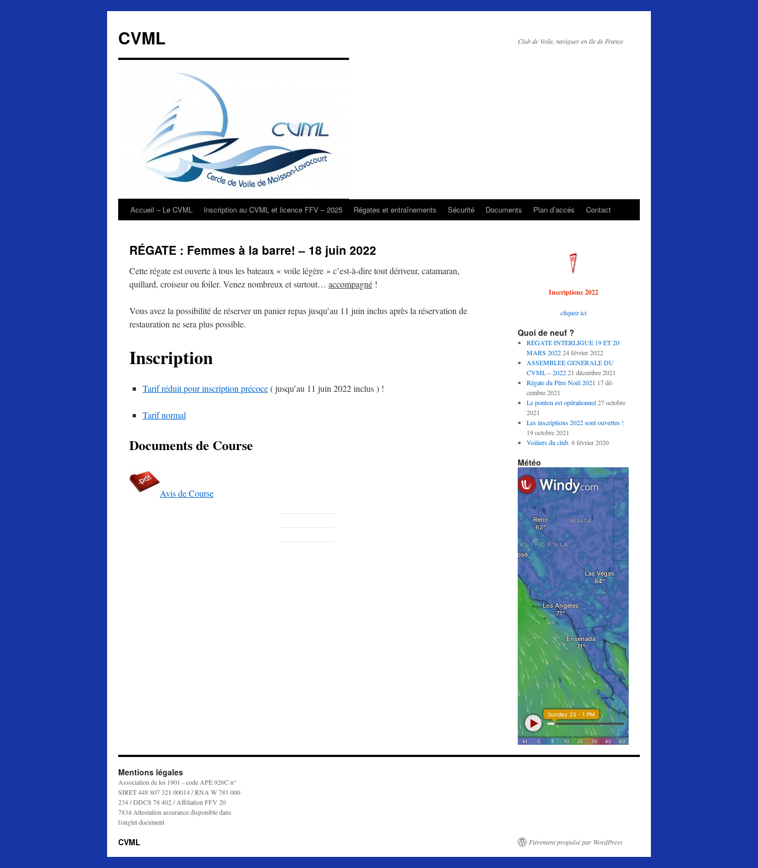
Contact (598, 209)
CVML (141, 37)
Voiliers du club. (548, 442)
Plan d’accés (554, 209)
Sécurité (461, 209)
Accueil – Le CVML (161, 209)
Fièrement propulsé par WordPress (576, 841)
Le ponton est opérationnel (561, 402)
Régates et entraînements (395, 209)
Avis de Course (187, 493)
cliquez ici (573, 312)
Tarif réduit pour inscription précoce (205, 388)
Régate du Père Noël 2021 (561, 382)
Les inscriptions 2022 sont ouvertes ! (575, 422)
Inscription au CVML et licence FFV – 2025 (273, 209)
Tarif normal (164, 415)
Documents (504, 209)
